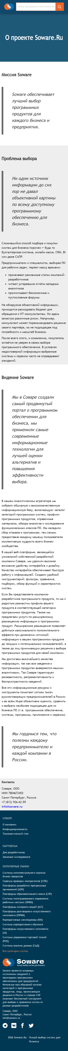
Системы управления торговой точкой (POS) (25, 939)
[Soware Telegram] (5, 1025)
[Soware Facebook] (22, 1025)
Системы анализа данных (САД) (21, 945)
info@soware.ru (12, 806)
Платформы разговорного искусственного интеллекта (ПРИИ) (27, 913)
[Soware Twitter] (31, 1025)
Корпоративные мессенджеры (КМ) (23, 919)
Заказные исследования (16, 856)
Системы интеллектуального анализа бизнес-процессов (24, 874)
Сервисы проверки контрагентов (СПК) (25, 881)
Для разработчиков (14, 852)
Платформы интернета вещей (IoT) (23, 906)
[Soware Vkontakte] (13, 1025)
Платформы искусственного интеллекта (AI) (25, 930)
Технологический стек (16, 833)
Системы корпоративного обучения (23, 924)
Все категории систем (15, 951)
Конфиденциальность (15, 829)
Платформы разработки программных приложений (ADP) (24, 887)
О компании (9, 824)
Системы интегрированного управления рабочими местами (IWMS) (25, 900)
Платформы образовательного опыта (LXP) (27, 893)
